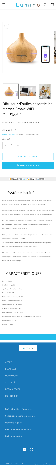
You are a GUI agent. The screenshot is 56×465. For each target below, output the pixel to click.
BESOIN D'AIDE (12, 389)
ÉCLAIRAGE (10, 369)
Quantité (6, 139)
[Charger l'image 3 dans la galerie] (45, 91)
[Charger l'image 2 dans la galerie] (28, 91)
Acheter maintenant (28, 165)
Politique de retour (14, 436)
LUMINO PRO (11, 396)
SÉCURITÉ (10, 382)
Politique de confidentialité (18, 429)
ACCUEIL (9, 362)
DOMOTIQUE (11, 376)
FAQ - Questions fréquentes (18, 409)
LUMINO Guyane (16, 464)
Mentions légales (13, 423)
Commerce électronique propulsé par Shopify (36, 464)
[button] (4, 4)
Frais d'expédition (8, 134)
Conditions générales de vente (20, 416)
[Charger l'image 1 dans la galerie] (11, 91)
